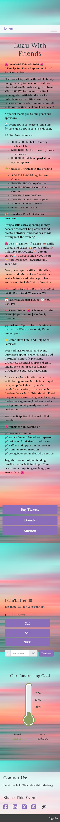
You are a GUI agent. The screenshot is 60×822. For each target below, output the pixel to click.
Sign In (53, 818)
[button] (44, 807)
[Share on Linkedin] (15, 807)
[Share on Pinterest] (33, 807)
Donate (30, 520)
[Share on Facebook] (5, 807)
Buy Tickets (30, 509)
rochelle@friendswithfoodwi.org (32, 785)
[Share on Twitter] (24, 807)
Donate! (46, 653)
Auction (30, 531)
